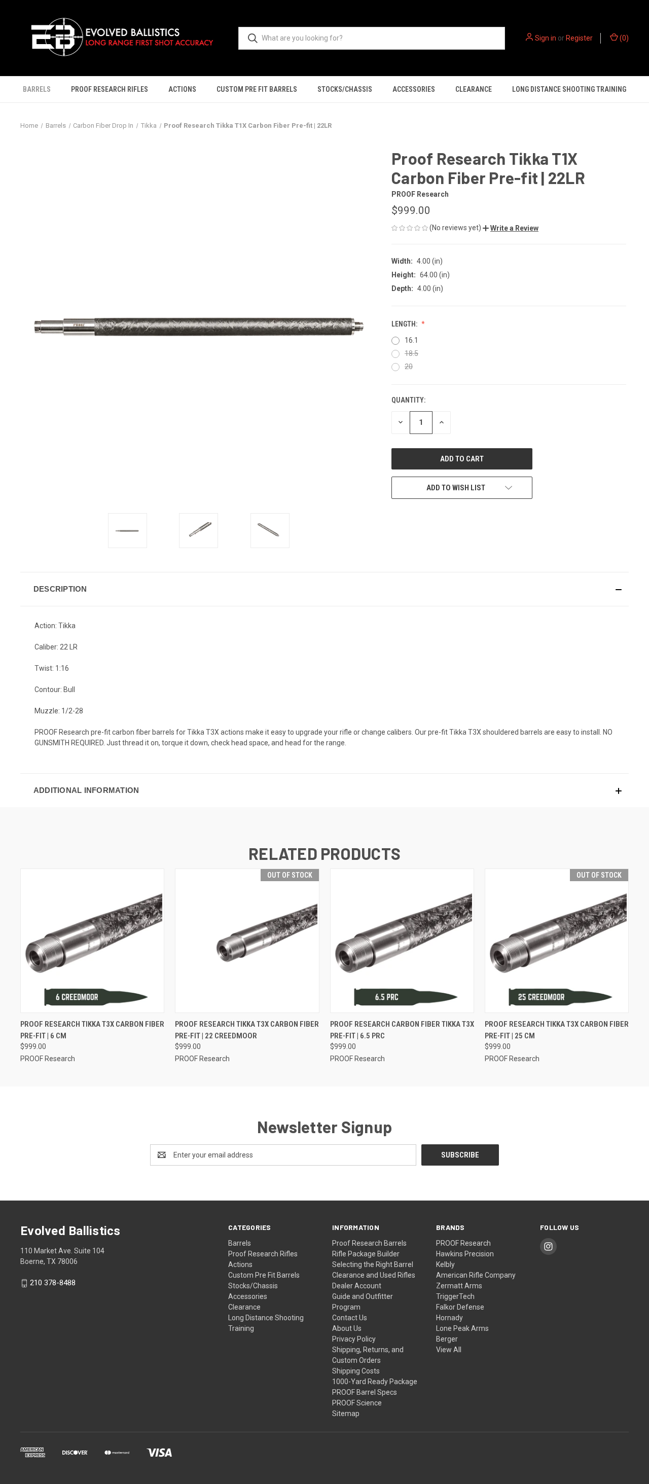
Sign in (545, 38)
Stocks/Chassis (344, 89)
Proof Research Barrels (369, 1243)
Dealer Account (356, 1286)
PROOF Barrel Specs (364, 1392)
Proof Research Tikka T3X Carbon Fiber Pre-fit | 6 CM (92, 1030)
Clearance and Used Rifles (373, 1275)
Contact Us (349, 1318)
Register (579, 38)
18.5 (411, 353)
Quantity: (408, 400)
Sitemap (345, 1413)
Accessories (413, 89)
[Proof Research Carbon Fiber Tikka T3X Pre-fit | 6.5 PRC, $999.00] (402, 941)
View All (448, 1350)
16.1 (411, 340)
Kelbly (445, 1264)
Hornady (449, 1318)
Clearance (473, 89)
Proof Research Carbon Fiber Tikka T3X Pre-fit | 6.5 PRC (402, 1030)
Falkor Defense (460, 1307)
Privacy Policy (354, 1339)
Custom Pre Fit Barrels (257, 89)
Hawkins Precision (465, 1254)
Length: (405, 324)
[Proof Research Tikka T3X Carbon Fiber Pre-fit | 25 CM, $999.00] (557, 941)
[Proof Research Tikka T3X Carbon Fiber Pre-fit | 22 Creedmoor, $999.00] (247, 941)
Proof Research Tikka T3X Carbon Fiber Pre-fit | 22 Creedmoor (247, 1030)
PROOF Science (357, 1403)
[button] (510, 228)
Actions (182, 89)
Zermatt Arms (459, 1286)
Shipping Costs (356, 1371)
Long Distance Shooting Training (569, 89)
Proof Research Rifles (109, 89)
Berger (447, 1339)
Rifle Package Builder (366, 1254)
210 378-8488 (53, 1282)
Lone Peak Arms (462, 1328)
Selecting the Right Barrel (372, 1264)
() (623, 38)
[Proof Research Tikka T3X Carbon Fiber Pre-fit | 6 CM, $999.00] (92, 941)
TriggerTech (455, 1296)
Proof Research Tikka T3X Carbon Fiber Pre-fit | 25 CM (557, 1030)
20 (409, 367)
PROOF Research (463, 1243)
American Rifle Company (476, 1275)
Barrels (37, 89)
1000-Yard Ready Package (374, 1382)
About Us (347, 1328)
